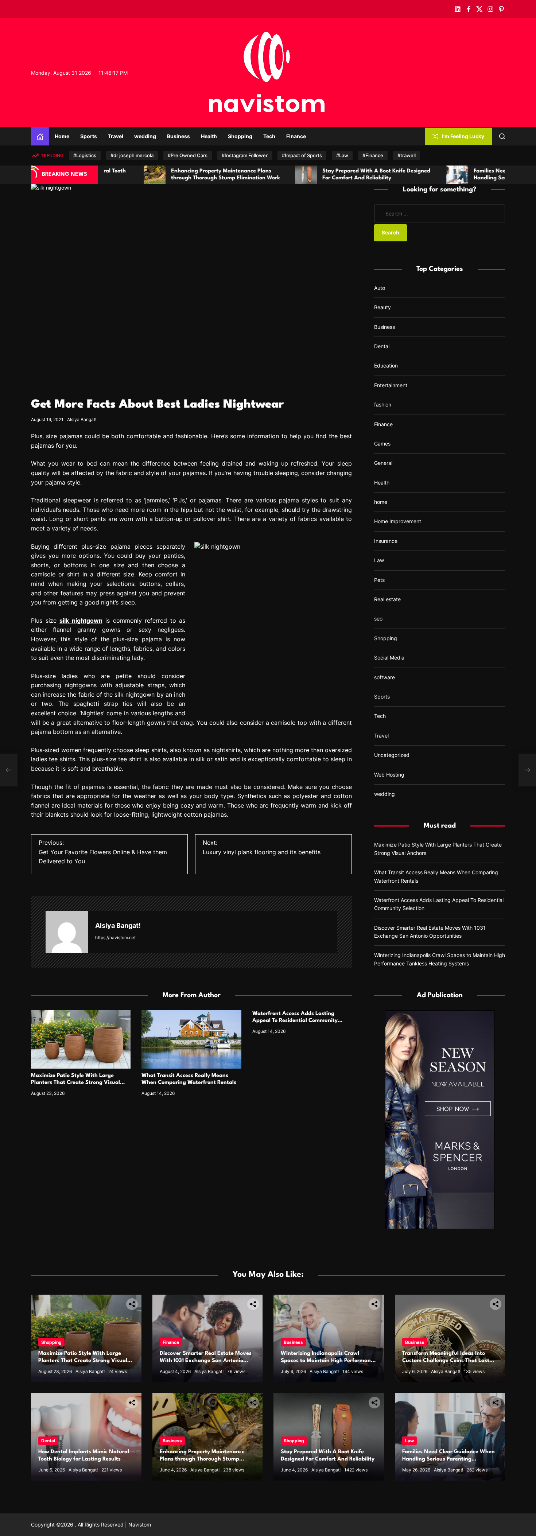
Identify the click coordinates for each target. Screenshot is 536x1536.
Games (382, 443)
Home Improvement (397, 521)
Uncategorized (391, 755)
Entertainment (390, 385)
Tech (269, 136)
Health (209, 136)
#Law (342, 155)
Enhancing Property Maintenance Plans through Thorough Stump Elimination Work (202, 1459)
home (380, 502)
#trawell (406, 155)
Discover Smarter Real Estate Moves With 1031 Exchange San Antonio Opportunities (206, 1360)
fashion (382, 404)
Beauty (382, 307)
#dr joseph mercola (132, 155)
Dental (381, 346)
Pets (379, 580)
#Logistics (84, 155)
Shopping (240, 136)
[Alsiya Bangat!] (67, 932)
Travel (115, 136)
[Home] (40, 136)
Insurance (385, 541)
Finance (296, 136)
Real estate (387, 599)
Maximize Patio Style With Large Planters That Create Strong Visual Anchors (75, 1082)
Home (62, 136)
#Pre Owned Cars (187, 155)
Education (386, 365)
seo (378, 618)
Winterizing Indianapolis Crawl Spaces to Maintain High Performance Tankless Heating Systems (328, 1360)
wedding (145, 136)
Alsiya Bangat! (81, 419)
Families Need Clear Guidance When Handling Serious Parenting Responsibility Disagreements (434, 178)
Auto (379, 288)
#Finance (372, 155)
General (383, 463)
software (384, 677)
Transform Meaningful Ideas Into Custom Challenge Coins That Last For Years (445, 1360)
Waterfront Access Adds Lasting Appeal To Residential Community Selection (295, 1020)
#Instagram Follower (245, 155)
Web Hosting (389, 774)
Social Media (389, 657)
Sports (88, 136)
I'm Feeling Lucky (463, 136)
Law (379, 560)
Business (178, 136)
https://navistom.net (115, 937)
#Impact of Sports (302, 155)
